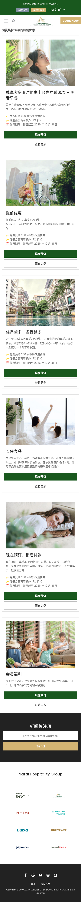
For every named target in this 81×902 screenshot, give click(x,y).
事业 (33, 884)
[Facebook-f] (25, 875)
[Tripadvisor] (40, 875)
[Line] (55, 875)
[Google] (33, 875)
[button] (6, 21)
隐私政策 (45, 884)
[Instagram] (48, 875)
